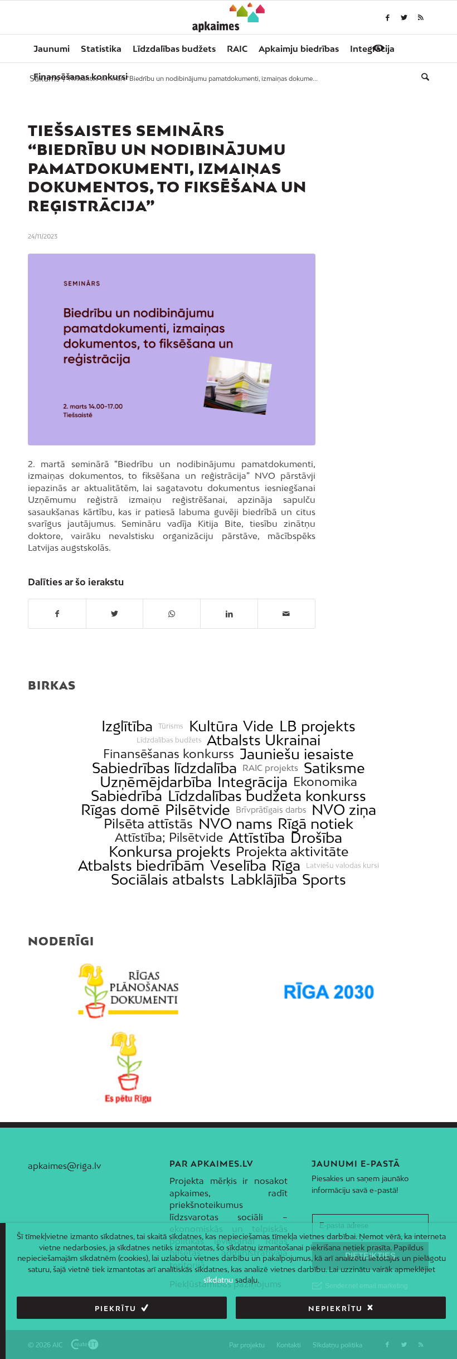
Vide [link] (258, 726)
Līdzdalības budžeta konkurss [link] (267, 796)
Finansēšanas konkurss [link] (168, 754)
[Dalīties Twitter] (114, 613)
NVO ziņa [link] (344, 810)
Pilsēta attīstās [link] (148, 823)
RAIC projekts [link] (270, 768)
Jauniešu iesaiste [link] (297, 754)
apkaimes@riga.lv (64, 1166)
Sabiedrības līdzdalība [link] (164, 768)
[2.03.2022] (171, 349)
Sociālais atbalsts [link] (168, 879)
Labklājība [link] (263, 879)
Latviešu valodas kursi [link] (342, 865)
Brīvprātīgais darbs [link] (271, 810)
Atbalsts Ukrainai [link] (263, 740)
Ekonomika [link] (325, 782)
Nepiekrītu (335, 1308)
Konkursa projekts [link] (170, 851)
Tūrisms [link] (170, 726)
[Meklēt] (422, 76)
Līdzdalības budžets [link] (169, 740)
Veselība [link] (238, 865)
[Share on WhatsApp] (171, 613)
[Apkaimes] (228, 17)
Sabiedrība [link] (126, 796)
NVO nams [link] (235, 824)
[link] (80, 76)
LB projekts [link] (317, 726)
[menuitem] (51, 48)
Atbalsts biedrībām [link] (141, 865)
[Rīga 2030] (329, 991)
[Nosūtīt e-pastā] (286, 613)
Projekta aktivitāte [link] (292, 851)
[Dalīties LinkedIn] (229, 613)
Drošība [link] (316, 837)
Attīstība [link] (257, 837)
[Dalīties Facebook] (57, 613)
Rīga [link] (285, 865)
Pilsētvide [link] (197, 810)
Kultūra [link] (213, 726)
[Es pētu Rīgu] (128, 1067)
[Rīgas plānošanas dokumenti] (128, 991)
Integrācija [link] (252, 782)
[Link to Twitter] (404, 17)
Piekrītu (116, 1308)
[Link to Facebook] (387, 17)
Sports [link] (324, 879)
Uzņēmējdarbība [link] (156, 782)
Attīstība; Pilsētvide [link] (169, 837)
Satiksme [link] (334, 768)
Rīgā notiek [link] (315, 824)
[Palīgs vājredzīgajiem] (378, 48)
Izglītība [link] (127, 726)
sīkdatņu (218, 1279)
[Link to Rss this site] (420, 17)
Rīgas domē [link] (120, 810)
